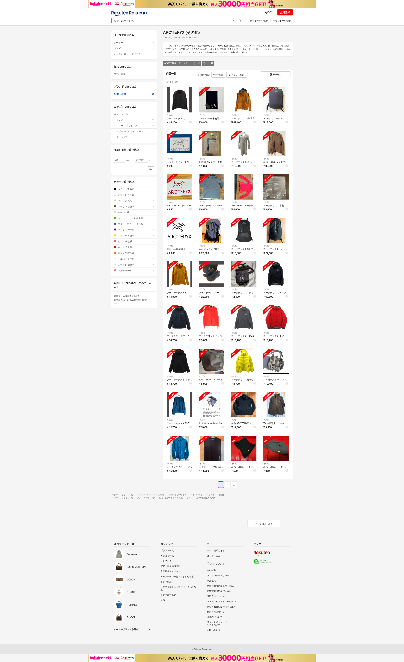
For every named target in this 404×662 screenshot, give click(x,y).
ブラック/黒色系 (125, 189)
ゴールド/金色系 (125, 264)
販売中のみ (205, 74)
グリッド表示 (237, 74)
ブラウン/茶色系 (125, 206)
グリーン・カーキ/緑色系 (130, 218)
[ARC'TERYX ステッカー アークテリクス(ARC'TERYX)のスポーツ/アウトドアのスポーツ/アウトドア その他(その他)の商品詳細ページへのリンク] (179, 187)
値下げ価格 (119, 74)
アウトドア (122, 137)
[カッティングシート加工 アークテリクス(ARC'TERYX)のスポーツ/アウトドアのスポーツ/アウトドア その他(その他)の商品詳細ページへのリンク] (179, 143)
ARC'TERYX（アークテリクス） (180, 63)
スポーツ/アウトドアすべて (130, 131)
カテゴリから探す (259, 20)
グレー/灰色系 (124, 200)
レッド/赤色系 (124, 247)
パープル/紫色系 (125, 229)
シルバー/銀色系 (125, 258)
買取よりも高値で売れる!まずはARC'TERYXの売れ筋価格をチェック (132, 299)
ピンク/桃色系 (124, 241)
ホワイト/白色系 (125, 194)
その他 (206, 63)
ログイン (269, 12)
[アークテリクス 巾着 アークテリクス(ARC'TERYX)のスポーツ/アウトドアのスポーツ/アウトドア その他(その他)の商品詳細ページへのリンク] (276, 187)
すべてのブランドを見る (126, 629)
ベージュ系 (123, 212)
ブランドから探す (282, 20)
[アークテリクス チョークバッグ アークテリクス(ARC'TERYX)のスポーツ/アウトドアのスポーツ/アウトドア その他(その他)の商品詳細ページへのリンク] (244, 274)
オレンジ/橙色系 (125, 252)
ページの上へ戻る (264, 523)
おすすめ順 (218, 74)
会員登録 (285, 12)
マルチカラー (124, 270)
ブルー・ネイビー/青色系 (130, 223)
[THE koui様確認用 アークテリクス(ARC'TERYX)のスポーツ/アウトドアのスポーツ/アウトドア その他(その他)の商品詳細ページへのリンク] (179, 230)
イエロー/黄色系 (125, 235)
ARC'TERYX (120, 93)
